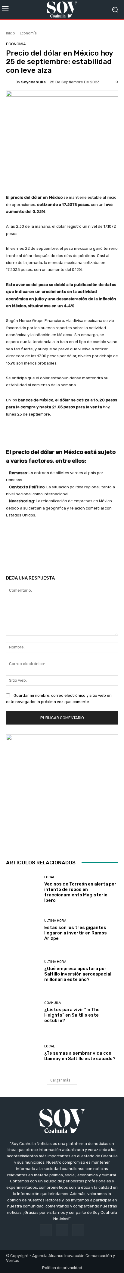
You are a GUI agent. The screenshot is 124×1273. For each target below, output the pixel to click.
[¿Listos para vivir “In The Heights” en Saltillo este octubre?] (23, 1012)
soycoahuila (33, 82)
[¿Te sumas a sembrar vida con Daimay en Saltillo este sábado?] (23, 1053)
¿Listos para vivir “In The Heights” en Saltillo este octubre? (72, 1015)
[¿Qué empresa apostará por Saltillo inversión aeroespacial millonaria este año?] (23, 971)
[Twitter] (78, 1230)
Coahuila (52, 1003)
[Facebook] (46, 1230)
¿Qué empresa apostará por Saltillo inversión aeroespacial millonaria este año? (77, 974)
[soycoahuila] (11, 82)
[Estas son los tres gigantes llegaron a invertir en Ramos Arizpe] (23, 930)
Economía (28, 33)
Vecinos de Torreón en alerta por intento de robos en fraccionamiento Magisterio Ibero (80, 892)
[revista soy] (62, 102)
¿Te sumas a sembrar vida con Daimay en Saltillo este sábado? (79, 1055)
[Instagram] (62, 1230)
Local (49, 877)
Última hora (55, 920)
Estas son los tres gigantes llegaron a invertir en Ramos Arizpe (75, 933)
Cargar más (60, 1080)
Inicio (10, 33)
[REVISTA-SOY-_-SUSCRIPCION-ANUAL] (62, 790)
